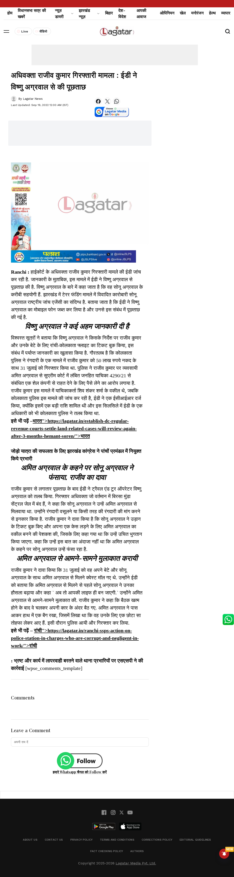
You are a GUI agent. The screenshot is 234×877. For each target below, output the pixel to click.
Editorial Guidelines (195, 839)
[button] (6, 31)
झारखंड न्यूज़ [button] (84, 13)
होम (9, 13)
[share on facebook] (98, 101)
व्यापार (225, 13)
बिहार (109, 13)
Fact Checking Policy (106, 851)
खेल (183, 13)
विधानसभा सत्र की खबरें (32, 13)
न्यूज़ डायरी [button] (59, 13)
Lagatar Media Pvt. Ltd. (136, 863)
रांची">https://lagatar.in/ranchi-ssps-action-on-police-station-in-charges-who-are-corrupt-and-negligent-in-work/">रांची (75, 638)
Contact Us (54, 839)
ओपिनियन (167, 13)
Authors (137, 851)
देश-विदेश (122, 13)
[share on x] (107, 101)
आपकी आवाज (141, 13)
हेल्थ (212, 13)
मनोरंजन (197, 13)
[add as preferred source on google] (112, 112)
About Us (30, 839)
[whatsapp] (116, 101)
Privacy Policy (81, 839)
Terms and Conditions (117, 839)
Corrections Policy (157, 839)
